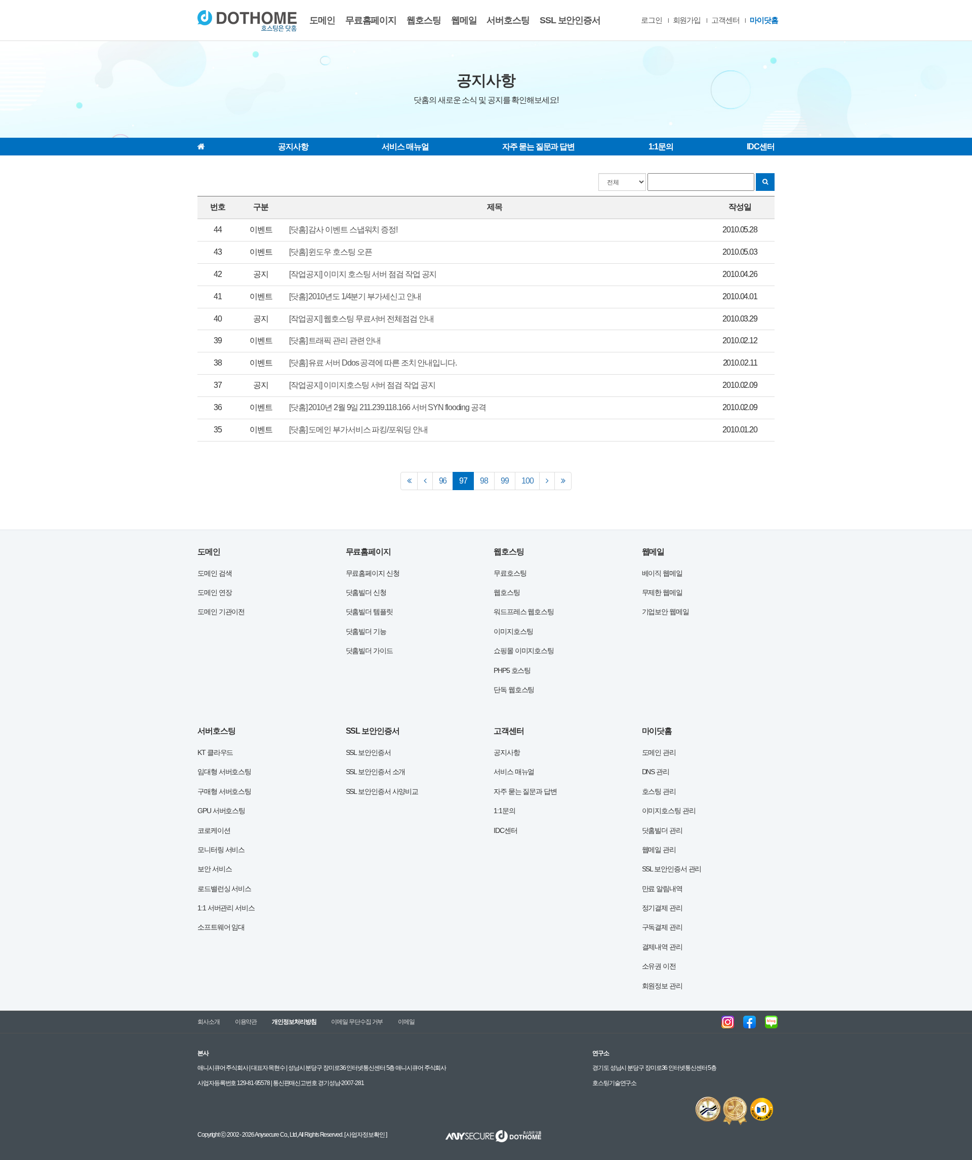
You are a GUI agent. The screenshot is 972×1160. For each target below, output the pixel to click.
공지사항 (293, 146)
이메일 (406, 1021)
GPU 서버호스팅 (221, 811)
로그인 (651, 20)
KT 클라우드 (215, 752)
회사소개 (208, 1021)
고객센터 (725, 20)
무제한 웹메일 (662, 592)
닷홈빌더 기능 (366, 631)
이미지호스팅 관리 (669, 811)
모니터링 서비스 (221, 850)
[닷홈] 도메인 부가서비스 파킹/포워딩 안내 (358, 429)
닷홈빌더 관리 (662, 830)
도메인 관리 (659, 752)
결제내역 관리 (662, 947)
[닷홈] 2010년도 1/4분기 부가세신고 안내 (355, 296)
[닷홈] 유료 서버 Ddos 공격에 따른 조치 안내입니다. (373, 362)
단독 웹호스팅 (514, 690)
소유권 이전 (659, 966)
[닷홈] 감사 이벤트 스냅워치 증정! (343, 229)
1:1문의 (661, 146)
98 (484, 480)
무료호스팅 (510, 573)
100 (527, 480)
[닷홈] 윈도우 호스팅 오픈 (330, 252)
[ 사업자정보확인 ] (365, 1134)
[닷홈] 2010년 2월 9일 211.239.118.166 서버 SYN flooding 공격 (387, 407)
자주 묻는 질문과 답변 (538, 146)
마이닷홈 (764, 20)
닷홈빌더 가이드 (369, 651)
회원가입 (687, 20)
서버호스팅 (508, 20)
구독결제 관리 (662, 927)
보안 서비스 (214, 869)
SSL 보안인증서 (570, 20)
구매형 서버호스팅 (224, 791)
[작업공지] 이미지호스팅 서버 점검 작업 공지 (362, 385)
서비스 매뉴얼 (405, 146)
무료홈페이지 (370, 20)
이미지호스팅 (513, 631)
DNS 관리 (655, 772)
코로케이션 (213, 830)
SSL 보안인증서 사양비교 (382, 791)
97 (466, 480)
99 (505, 480)
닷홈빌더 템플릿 (369, 612)
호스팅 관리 (659, 791)
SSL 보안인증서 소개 (376, 772)
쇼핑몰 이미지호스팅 (524, 651)
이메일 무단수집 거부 (357, 1021)
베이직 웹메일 (662, 573)
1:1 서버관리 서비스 (226, 908)
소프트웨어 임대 (221, 927)
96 (443, 480)
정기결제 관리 (662, 908)
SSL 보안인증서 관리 (672, 869)
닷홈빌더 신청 (366, 592)
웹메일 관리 (659, 850)
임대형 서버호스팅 (224, 772)
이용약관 (246, 1021)
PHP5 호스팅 (512, 670)
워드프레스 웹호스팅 (524, 612)
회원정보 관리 (662, 986)
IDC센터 (761, 146)
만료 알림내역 (662, 889)
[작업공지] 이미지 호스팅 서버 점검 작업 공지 (362, 274)
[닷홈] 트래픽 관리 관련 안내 (335, 340)
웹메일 (464, 20)
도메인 (322, 20)
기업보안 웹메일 (665, 612)
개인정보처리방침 (294, 1021)
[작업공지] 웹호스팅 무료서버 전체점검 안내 (361, 318)
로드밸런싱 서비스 (224, 889)
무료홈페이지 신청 (372, 573)
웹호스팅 (424, 20)
